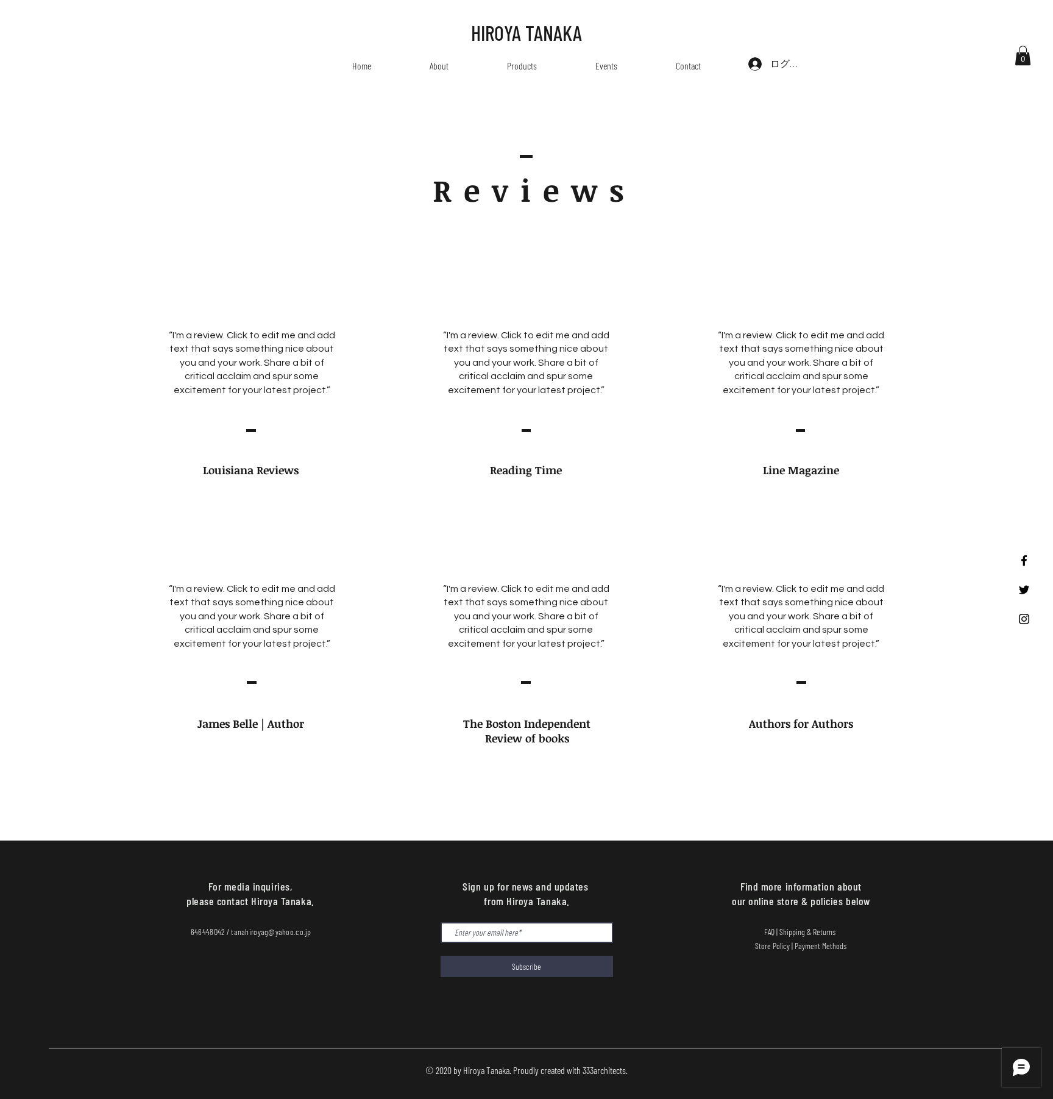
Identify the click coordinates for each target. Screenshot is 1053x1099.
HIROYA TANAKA (526, 32)
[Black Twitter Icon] (1024, 590)
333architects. (605, 1070)
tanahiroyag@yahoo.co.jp (271, 932)
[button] (1023, 55)
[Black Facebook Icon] (1024, 560)
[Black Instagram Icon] (1024, 619)
